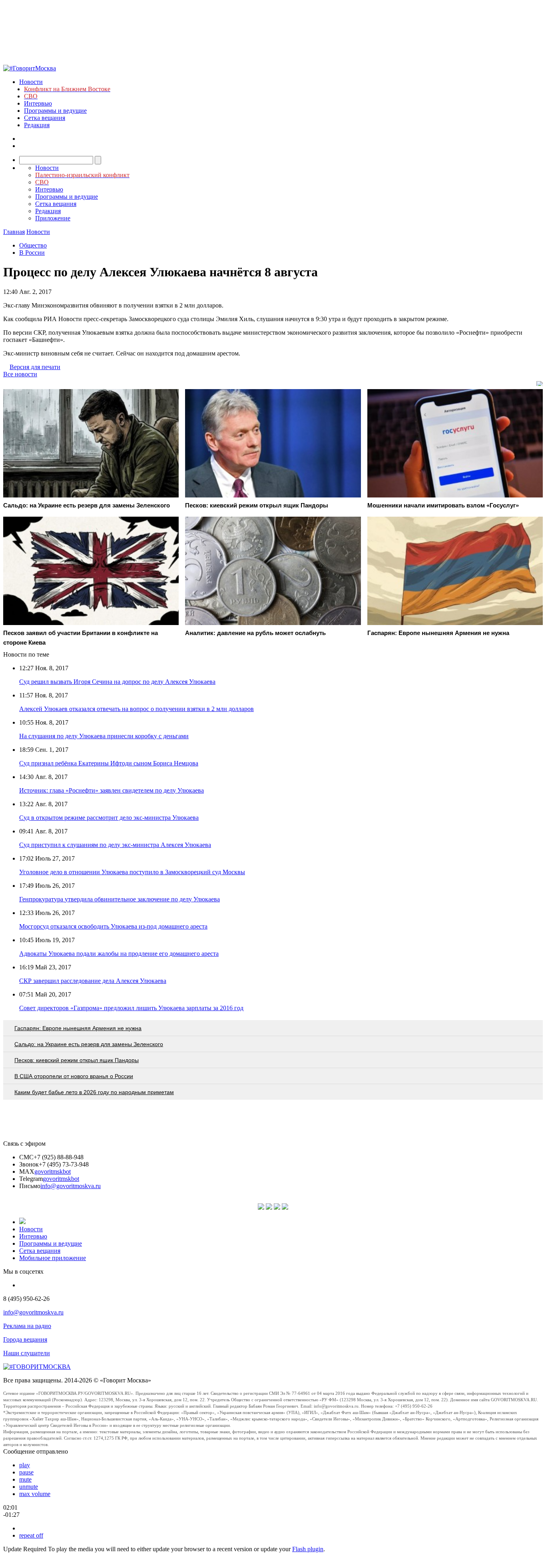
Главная (14, 231)
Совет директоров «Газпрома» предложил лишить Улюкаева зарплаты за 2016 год (131, 1008)
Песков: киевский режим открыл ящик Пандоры (76, 1060)
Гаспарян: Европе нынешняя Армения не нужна (77, 1028)
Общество (33, 245)
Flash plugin (307, 1549)
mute (25, 1479)
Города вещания (25, 1339)
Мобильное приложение (52, 1257)
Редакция (37, 125)
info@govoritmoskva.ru (70, 1185)
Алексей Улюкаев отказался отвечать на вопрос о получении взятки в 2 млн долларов (136, 708)
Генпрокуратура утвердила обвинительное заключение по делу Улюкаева (119, 899)
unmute (28, 1486)
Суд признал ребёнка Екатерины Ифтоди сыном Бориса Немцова (108, 763)
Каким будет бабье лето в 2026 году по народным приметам (94, 1092)
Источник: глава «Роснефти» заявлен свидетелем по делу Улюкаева (111, 790)
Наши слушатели (26, 1353)
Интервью (38, 103)
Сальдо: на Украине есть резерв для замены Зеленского (88, 1044)
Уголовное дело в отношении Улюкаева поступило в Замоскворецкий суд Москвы (132, 872)
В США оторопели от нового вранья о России (73, 1076)
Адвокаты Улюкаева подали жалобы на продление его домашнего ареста (119, 953)
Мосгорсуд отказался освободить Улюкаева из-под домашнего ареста (113, 926)
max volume (34, 1493)
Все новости (20, 374)
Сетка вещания (44, 117)
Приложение (52, 218)
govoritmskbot (52, 1171)
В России (32, 252)
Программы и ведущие (55, 110)
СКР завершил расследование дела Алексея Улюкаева (92, 980)
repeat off (31, 1535)
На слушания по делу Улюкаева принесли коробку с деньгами (104, 736)
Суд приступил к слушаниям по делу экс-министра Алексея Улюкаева (115, 844)
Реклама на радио (27, 1325)
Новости (31, 81)
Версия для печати (35, 367)
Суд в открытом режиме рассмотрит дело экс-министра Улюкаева (109, 817)
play (24, 1465)
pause (26, 1472)
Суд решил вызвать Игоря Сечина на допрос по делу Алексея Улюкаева (117, 681)
